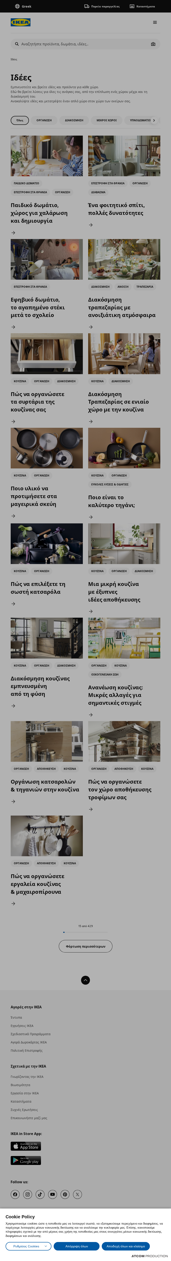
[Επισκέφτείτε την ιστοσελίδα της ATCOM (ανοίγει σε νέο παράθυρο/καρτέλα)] (150, 1256)
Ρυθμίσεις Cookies (26, 1246)
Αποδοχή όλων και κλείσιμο (126, 1246)
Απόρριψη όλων (76, 1246)
